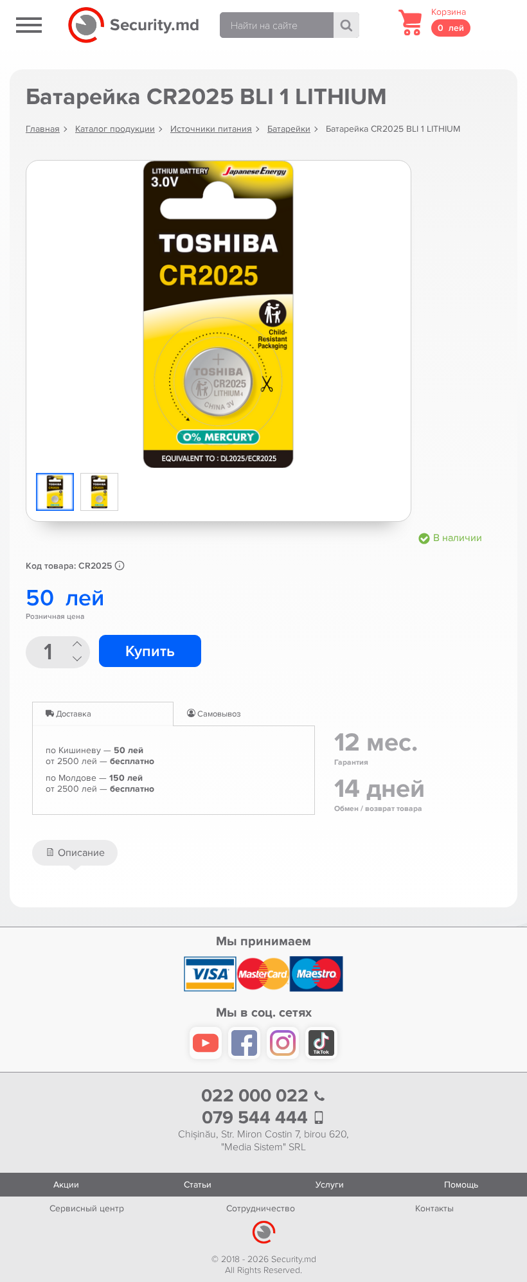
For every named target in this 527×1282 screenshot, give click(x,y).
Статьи (197, 1184)
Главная (43, 128)
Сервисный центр (86, 1208)
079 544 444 (257, 1117)
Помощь (461, 1184)
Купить (150, 651)
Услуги (330, 1184)
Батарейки (288, 128)
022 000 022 (257, 1096)
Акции (66, 1184)
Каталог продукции (115, 128)
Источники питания (211, 128)
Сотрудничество (260, 1208)
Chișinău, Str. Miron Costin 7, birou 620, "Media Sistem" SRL (263, 1140)
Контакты (434, 1208)
